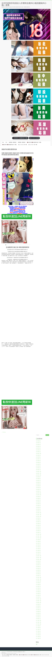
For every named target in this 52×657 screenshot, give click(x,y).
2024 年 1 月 (38, 491)
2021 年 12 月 (38, 534)
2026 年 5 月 (38, 446)
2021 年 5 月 (38, 546)
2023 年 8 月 (38, 498)
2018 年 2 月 (38, 616)
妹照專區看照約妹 (12, 142)
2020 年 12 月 (38, 555)
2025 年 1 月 (38, 469)
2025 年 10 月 (38, 453)
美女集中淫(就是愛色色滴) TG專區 (34, 142)
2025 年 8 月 (38, 457)
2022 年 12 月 (38, 512)
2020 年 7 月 (38, 564)
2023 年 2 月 (38, 509)
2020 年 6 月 (38, 566)
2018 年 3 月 (38, 615)
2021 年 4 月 (38, 548)
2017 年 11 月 (38, 622)
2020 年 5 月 (38, 568)
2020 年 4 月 (38, 570)
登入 (3, 142)
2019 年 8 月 (38, 584)
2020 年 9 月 (38, 561)
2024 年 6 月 (38, 482)
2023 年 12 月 (38, 493)
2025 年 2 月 (38, 467)
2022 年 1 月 (38, 532)
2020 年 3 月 (38, 572)
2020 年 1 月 (38, 575)
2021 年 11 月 (38, 536)
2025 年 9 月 (38, 455)
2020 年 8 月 (38, 563)
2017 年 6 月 (38, 631)
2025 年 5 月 (38, 462)
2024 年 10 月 (38, 475)
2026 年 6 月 (38, 444)
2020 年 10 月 (38, 559)
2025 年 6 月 (38, 460)
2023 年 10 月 (38, 494)
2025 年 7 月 (38, 458)
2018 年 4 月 (38, 613)
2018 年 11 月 (38, 600)
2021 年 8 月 (38, 541)
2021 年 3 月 (38, 550)
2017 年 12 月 (38, 620)
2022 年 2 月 (38, 530)
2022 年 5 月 (38, 525)
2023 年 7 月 (38, 500)
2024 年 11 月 (38, 473)
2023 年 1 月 (38, 510)
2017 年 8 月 (38, 627)
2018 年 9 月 (38, 604)
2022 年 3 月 (38, 528)
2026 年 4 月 (38, 448)
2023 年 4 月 (38, 505)
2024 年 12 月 (38, 471)
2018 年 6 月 (38, 609)
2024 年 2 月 (38, 489)
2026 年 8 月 (38, 440)
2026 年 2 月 (38, 451)
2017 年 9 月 (38, 625)
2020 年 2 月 (38, 573)
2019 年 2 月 (38, 595)
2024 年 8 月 (38, 478)
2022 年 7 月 (38, 521)
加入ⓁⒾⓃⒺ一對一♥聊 (22, 144)
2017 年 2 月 (38, 638)
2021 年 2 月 (38, 552)
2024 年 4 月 (38, 485)
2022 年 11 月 (38, 514)
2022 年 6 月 (38, 523)
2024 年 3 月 (38, 487)
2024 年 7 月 (38, 480)
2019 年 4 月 (38, 591)
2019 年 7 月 (38, 586)
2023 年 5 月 (38, 503)
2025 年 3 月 (38, 466)
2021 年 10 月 (38, 537)
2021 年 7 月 (38, 543)
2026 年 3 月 (38, 449)
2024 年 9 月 (38, 476)
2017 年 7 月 (38, 629)
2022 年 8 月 (38, 519)
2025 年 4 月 (38, 464)
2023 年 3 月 (38, 507)
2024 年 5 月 (38, 484)
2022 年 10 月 (38, 516)
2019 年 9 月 (38, 582)
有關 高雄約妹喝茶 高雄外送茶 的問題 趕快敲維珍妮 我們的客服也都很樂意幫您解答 (17, 154)
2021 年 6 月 (38, 545)
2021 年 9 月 (38, 539)
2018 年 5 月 (38, 611)
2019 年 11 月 (38, 579)
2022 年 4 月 (38, 527)
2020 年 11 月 (38, 557)
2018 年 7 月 (38, 607)
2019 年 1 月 (38, 597)
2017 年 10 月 (38, 624)
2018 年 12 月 (38, 598)
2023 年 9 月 (38, 496)
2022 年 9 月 (38, 518)
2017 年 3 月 (38, 636)
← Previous (4, 432)
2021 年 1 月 (38, 554)
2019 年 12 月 (38, 577)
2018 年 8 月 (38, 606)
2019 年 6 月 (38, 588)
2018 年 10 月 (38, 602)
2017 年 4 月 (38, 634)
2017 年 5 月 (38, 633)
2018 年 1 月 (38, 618)
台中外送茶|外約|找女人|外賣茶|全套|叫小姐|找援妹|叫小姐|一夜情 (24, 4)
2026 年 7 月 (38, 442)
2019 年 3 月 (38, 593)
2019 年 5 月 (38, 589)
